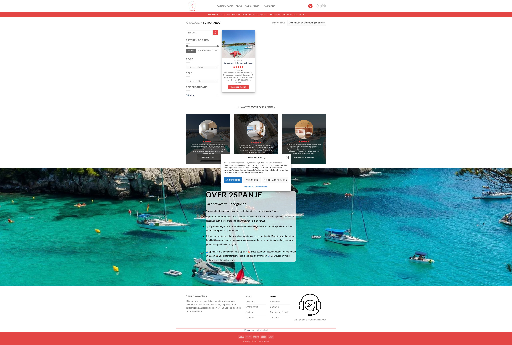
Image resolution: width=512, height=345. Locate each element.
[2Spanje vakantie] (199, 6)
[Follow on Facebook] (319, 6)
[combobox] (202, 67)
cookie (258, 330)
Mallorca (292, 14)
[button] (287, 157)
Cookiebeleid (248, 186)
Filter (191, 51)
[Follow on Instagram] (323, 6)
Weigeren (252, 180)
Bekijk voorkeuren (275, 180)
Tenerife (236, 14)
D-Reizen (190, 95)
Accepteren (232, 180)
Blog (239, 6)
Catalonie (225, 14)
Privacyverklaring (261, 186)
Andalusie (213, 14)
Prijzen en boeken (238, 87)
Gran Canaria (249, 14)
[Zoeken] (310, 6)
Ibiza (301, 14)
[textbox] (201, 67)
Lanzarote (262, 14)
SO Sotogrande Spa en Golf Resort (238, 63)
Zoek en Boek (225, 6)
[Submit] (215, 32)
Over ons (269, 6)
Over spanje (252, 6)
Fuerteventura (277, 14)
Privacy (247, 330)
